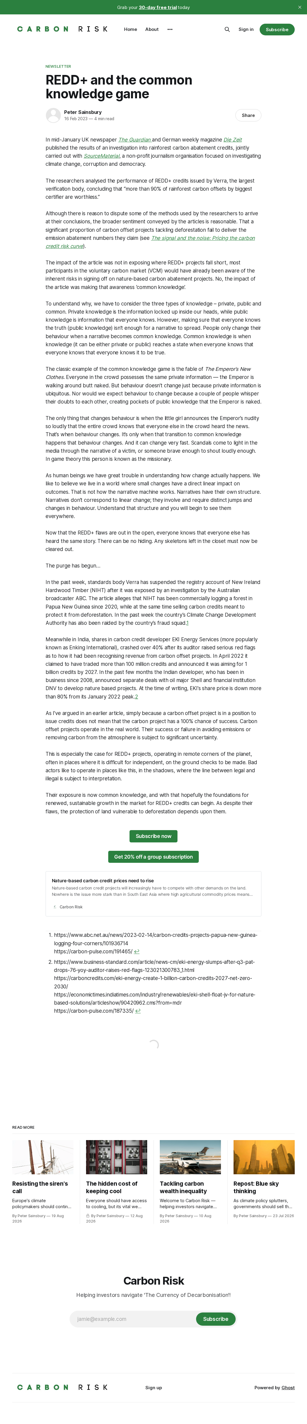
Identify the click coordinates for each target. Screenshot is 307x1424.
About (152, 29)
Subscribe (277, 29)
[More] (170, 29)
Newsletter (58, 66)
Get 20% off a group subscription (153, 857)
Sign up (153, 1387)
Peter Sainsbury (83, 112)
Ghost (288, 1387)
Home (130, 29)
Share (248, 115)
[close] (300, 7)
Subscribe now (153, 836)
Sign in (246, 29)
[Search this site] (227, 29)
